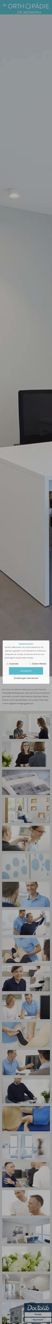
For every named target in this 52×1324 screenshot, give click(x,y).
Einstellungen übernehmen (26, 678)
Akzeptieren (26, 671)
